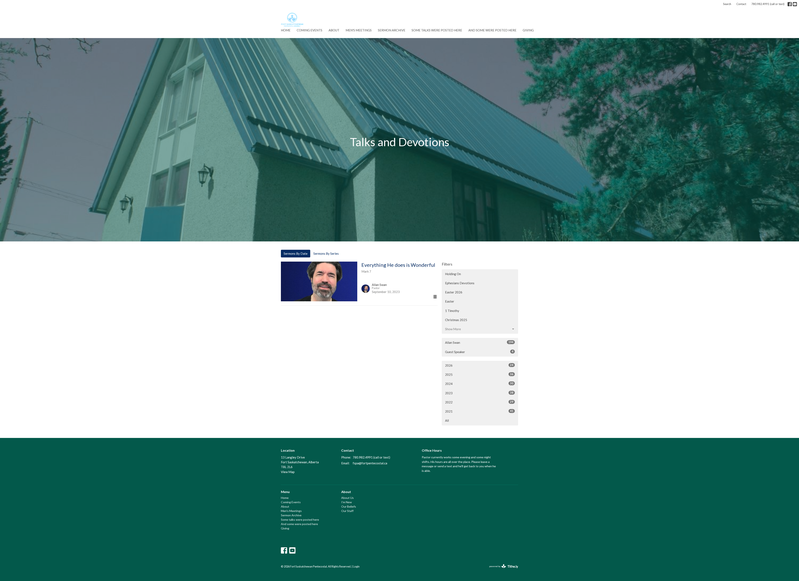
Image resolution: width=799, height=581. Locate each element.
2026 (479, 365)
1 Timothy (452, 311)
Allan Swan (479, 342)
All (447, 420)
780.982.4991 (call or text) (767, 4)
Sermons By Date (296, 253)
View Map (288, 472)
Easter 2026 (453, 292)
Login (356, 566)
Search (727, 4)
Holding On (453, 274)
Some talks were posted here (437, 30)
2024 (479, 384)
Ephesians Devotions (459, 283)
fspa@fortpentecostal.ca (370, 463)
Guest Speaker (479, 352)
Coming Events (309, 30)
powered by (501, 570)
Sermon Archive (391, 30)
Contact (741, 4)
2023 (479, 393)
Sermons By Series (326, 253)
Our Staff (347, 511)
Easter (449, 301)
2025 (479, 374)
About (334, 30)
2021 (479, 411)
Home (285, 30)
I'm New (346, 502)
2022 (479, 402)
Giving (528, 30)
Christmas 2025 (456, 320)
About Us (347, 497)
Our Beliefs (348, 506)
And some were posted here (492, 30)
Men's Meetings (359, 30)
